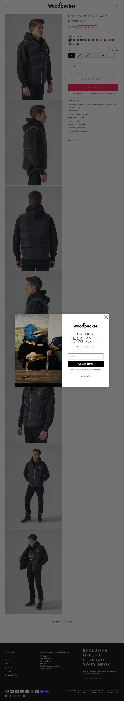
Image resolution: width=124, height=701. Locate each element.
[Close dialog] (106, 317)
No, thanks (86, 376)
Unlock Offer (85, 364)
